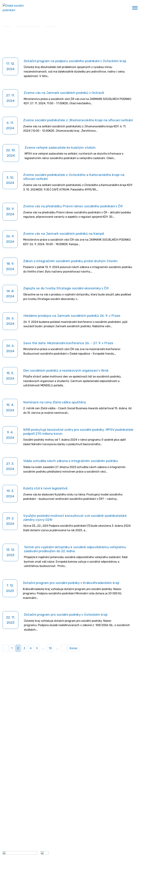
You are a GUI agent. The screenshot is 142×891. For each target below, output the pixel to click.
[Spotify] (55, 750)
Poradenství (10, 772)
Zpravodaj (10, 750)
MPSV (6, 777)
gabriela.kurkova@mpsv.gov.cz (31, 742)
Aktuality (51, 25)
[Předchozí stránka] (5, 648)
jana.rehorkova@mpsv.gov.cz (21, 724)
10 (50, 648)
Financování (11, 783)
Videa (6, 816)
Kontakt (26, 750)
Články (7, 811)
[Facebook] (36, 750)
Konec (74, 648)
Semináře (9, 805)
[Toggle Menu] (135, 7)
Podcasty (9, 822)
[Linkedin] (42, 750)
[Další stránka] (64, 648)
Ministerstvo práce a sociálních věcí (26, 689)
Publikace (9, 828)
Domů (6, 25)
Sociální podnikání (28, 25)
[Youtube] (48, 750)
